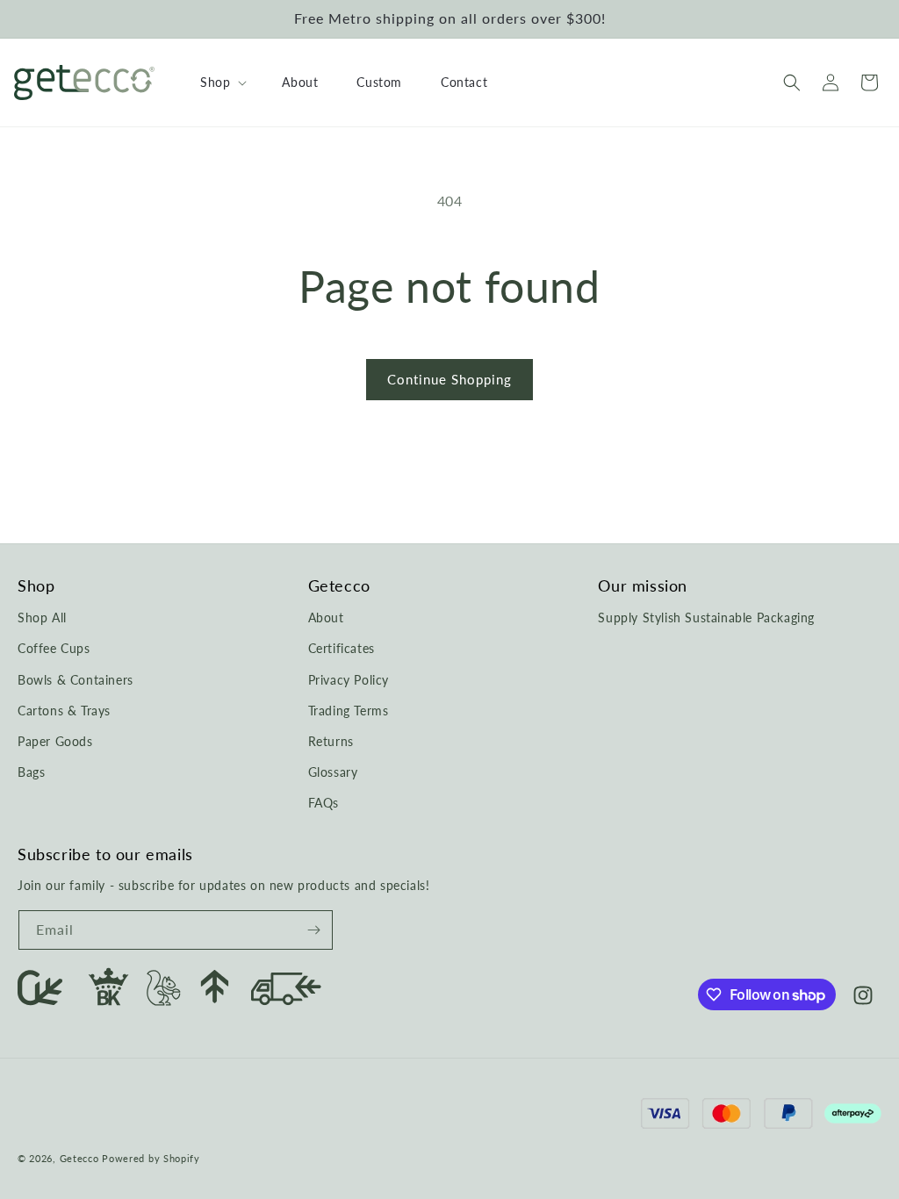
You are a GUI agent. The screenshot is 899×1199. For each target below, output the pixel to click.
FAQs (323, 802)
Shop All (42, 617)
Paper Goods (55, 741)
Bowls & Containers (75, 679)
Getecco (79, 1158)
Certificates (341, 648)
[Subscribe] (313, 930)
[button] (222, 82)
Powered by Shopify (151, 1158)
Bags (31, 772)
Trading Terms (348, 710)
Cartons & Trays (64, 710)
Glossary (333, 772)
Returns (331, 741)
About (326, 617)
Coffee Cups (54, 648)
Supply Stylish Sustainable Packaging (706, 617)
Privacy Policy (348, 679)
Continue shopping (449, 379)
